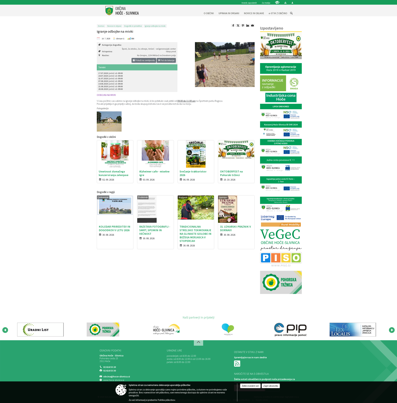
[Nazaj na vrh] (198, 343)
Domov (101, 26)
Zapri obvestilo (270, 385)
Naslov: (105, 55)
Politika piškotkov (166, 399)
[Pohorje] (228, 330)
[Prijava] (292, 3)
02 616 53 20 (109, 367)
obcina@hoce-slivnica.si (116, 376)
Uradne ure (174, 350)
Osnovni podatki (110, 350)
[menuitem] (208, 10)
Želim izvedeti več (250, 385)
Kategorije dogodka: (112, 45)
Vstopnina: (107, 51)
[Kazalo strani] (285, 3)
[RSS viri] (237, 363)
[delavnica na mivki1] (109, 121)
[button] (5, 330)
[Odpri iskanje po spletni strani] (291, 13)
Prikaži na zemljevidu (145, 60)
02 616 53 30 (109, 370)
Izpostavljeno (271, 28)
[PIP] (290, 330)
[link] (233, 25)
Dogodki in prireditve (133, 26)
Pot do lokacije (167, 60)
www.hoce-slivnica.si (113, 380)
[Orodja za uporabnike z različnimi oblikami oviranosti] (277, 2)
